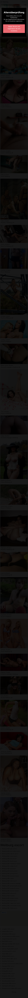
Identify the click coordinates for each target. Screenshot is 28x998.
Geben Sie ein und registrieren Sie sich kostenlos (14, 29)
